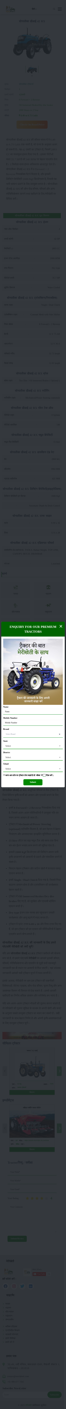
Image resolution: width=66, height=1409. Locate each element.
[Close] (61, 626)
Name (5, 707)
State (5, 741)
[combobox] (33, 746)
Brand (6, 729)
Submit (33, 782)
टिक (47, 775)
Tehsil (6, 764)
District (6, 752)
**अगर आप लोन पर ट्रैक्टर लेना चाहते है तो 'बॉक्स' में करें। (28, 775)
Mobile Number (10, 718)
